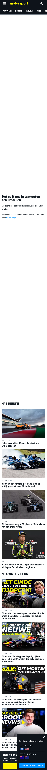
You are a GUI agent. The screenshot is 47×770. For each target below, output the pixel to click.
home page (11, 217)
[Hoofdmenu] (5, 4)
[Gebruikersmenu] (41, 3)
